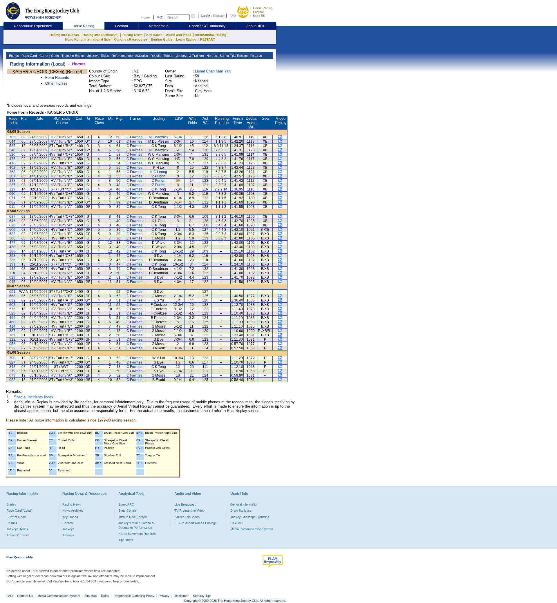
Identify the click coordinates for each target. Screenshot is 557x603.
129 (12, 189)
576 (12, 309)
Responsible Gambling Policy (133, 595)
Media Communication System (251, 529)
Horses (211, 55)
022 (12, 348)
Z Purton (158, 176)
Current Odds (49, 55)
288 (12, 181)
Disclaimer (181, 595)
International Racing (210, 35)
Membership (159, 26)
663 (12, 296)
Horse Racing (262, 8)
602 (12, 305)
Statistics (141, 55)
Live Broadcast (185, 504)
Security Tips (202, 595)
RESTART (207, 39)
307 (12, 176)
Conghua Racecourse (130, 39)
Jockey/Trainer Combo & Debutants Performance (136, 525)
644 (12, 141)
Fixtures (255, 55)
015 (12, 282)
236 (12, 260)
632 (12, 300)
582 (12, 234)
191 (12, 264)
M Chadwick (158, 137)
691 (12, 292)
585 (12, 146)
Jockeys (68, 529)
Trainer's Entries (73, 55)
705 (12, 137)
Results (155, 55)
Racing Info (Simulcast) (101, 35)
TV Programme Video (189, 510)
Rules (105, 595)
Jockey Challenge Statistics (249, 517)
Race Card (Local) (19, 510)
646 (12, 221)
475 (12, 159)
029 (12, 277)
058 (12, 344)
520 (12, 154)
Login (205, 15)
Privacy (164, 595)
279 (12, 371)
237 (12, 185)
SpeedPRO (126, 504)
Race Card (29, 55)
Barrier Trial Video (187, 517)
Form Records (57, 77)
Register (219, 15)
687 (12, 217)
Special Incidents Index (33, 397)
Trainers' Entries (18, 535)
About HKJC (256, 26)
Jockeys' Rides (97, 55)
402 (12, 168)
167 (12, 335)
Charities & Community (207, 26)
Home (145, 17)
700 (12, 358)
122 (12, 339)
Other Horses (56, 83)
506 (12, 238)
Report (168, 55)
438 (12, 247)
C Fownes (134, 137)
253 (12, 256)
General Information (244, 504)
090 (12, 194)
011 (12, 207)
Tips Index (125, 540)
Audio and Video (178, 35)
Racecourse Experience (33, 26)
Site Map (90, 595)
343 (12, 367)
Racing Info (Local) (64, 35)
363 (12, 172)
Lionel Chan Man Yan (213, 71)
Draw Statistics (241, 510)
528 (12, 313)
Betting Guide (161, 39)
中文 (160, 17)
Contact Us (25, 595)
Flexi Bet (236, 523)
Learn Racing (186, 39)
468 (12, 322)
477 (12, 243)
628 (12, 225)
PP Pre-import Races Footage (195, 523)
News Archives (73, 510)
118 (12, 273)
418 (12, 163)
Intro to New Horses (132, 517)
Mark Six (259, 15)
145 (12, 269)
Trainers (68, 535)
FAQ (232, 15)
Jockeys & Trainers (189, 55)
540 (12, 150)
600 (12, 230)
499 (12, 318)
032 (12, 202)
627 (12, 362)
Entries (13, 55)
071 (12, 198)
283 (12, 251)
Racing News (132, 35)
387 (12, 331)
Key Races (154, 35)
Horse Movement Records (137, 533)
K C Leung (158, 172)
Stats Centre (127, 510)
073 (12, 375)
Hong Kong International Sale (87, 39)
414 (12, 326)
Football (258, 12)
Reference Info (122, 55)
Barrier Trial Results (233, 55)
